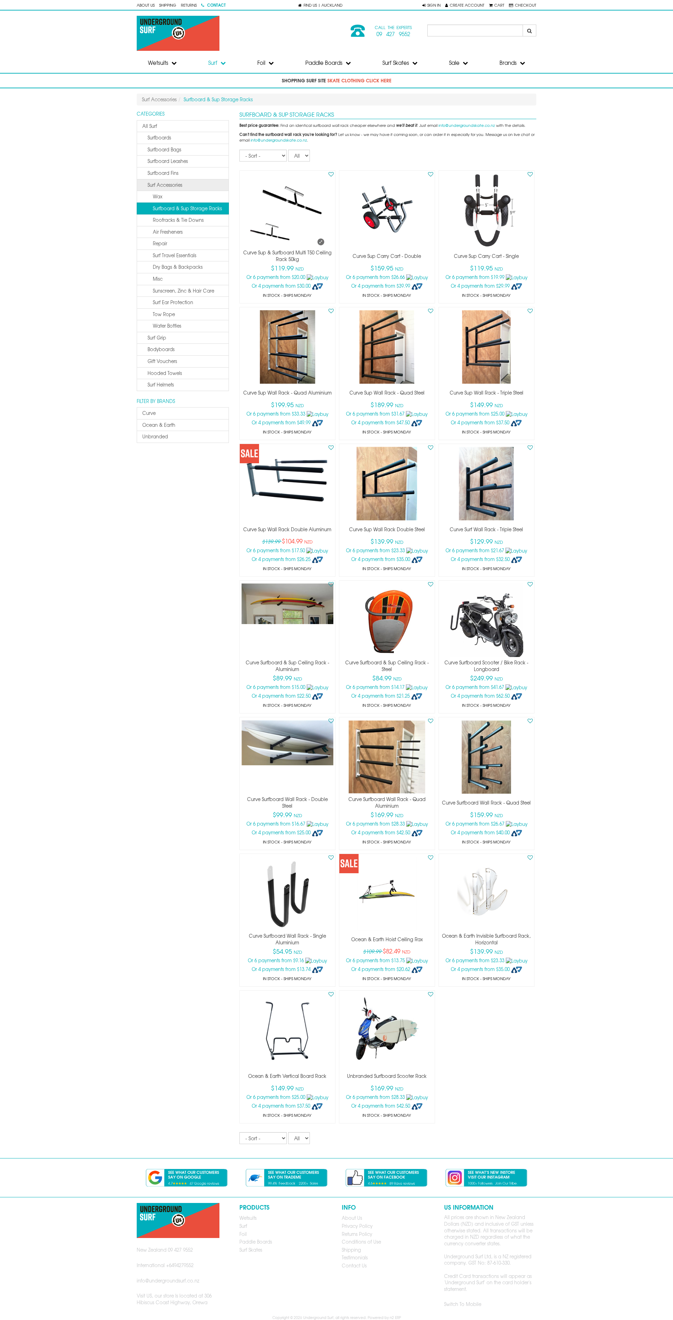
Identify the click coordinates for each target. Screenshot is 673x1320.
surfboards (159, 137)
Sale (455, 63)
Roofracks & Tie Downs (178, 220)
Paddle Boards (324, 63)
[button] (431, 5)
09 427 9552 (393, 34)
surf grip (157, 337)
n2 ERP (395, 1317)
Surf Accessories (159, 99)
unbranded (155, 436)
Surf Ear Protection (173, 302)
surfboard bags (164, 149)
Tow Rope (164, 314)
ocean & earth (158, 425)
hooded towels (165, 373)
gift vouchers (162, 361)
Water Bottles (167, 325)
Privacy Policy (357, 1226)
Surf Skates (396, 63)
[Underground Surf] (234, 33)
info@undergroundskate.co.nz (467, 125)
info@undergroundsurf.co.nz (168, 1280)
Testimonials (355, 1257)
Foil (262, 63)
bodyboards (161, 349)
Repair (160, 243)
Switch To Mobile (462, 1304)
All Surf (149, 126)
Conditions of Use (361, 1241)
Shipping (167, 5)
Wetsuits (159, 63)
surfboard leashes (168, 161)
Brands (508, 63)
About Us (146, 5)
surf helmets (161, 384)
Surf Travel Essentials (174, 255)
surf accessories (165, 185)
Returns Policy (357, 1234)
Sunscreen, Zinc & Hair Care (183, 290)
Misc (158, 278)
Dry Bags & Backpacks (178, 267)
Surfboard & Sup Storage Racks (187, 208)
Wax (157, 196)
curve (149, 413)
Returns (189, 5)
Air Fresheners (168, 231)
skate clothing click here (359, 80)
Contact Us (354, 1265)
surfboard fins (163, 173)
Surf (213, 63)
